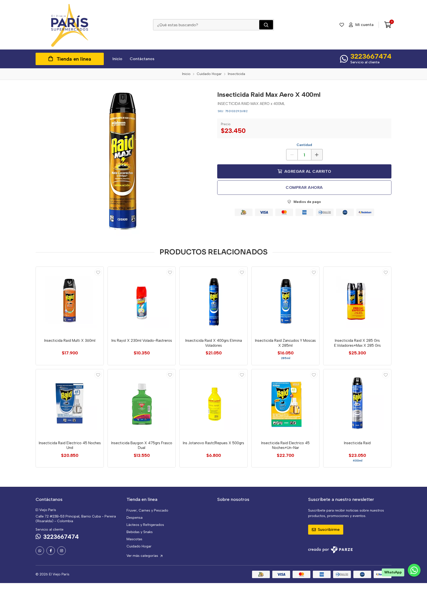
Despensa (135, 517)
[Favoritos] (342, 25)
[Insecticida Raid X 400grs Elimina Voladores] (213, 301)
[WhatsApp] (40, 550)
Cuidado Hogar (139, 546)
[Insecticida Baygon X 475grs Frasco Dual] (141, 403)
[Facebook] (50, 550)
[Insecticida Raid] (357, 403)
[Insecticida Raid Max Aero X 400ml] (123, 161)
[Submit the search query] (266, 24)
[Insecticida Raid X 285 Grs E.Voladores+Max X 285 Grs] (357, 301)
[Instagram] (61, 550)
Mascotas (134, 539)
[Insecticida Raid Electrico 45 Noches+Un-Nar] (285, 403)
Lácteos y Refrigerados (145, 525)
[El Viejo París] (69, 24)
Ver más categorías (143, 556)
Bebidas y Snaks (140, 532)
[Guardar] (98, 272)
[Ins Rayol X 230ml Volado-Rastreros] (141, 301)
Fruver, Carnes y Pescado (147, 510)
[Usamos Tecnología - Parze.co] (330, 549)
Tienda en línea (74, 59)
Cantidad (304, 145)
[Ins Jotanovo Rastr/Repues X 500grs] (213, 403)
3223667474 (370, 56)
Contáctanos (142, 58)
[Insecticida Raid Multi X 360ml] (70, 301)
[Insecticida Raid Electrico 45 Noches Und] (70, 403)
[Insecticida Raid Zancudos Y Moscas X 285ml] (285, 301)
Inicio (117, 58)
